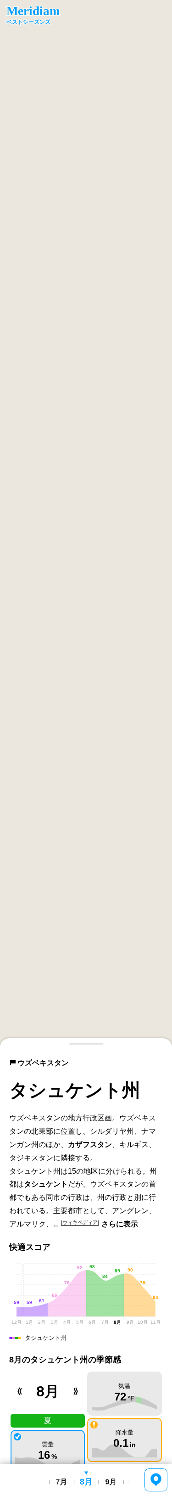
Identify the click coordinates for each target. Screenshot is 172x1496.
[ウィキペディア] (80, 1222)
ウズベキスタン (43, 1063)
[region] (86, 523)
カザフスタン (90, 1144)
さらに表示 (119, 1224)
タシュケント (46, 1184)
